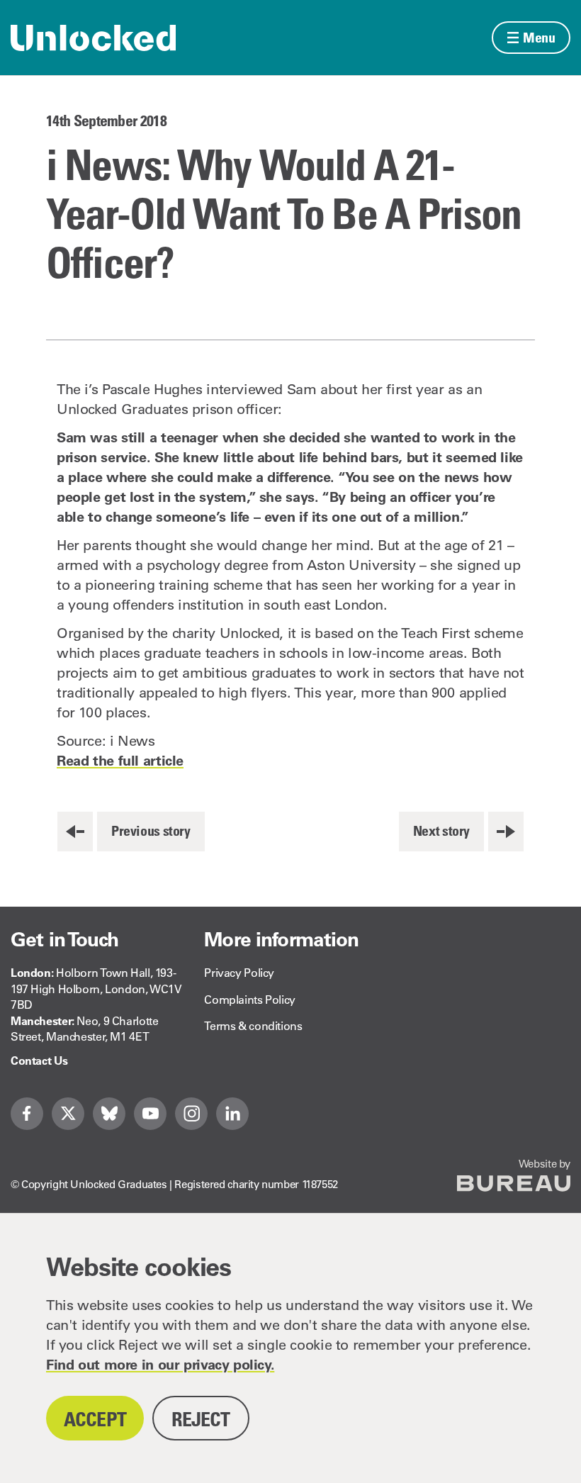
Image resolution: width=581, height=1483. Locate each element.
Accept (95, 1418)
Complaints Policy (249, 999)
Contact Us (39, 1060)
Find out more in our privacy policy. (160, 1364)
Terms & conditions (253, 1026)
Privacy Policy (239, 973)
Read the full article (120, 760)
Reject (200, 1418)
